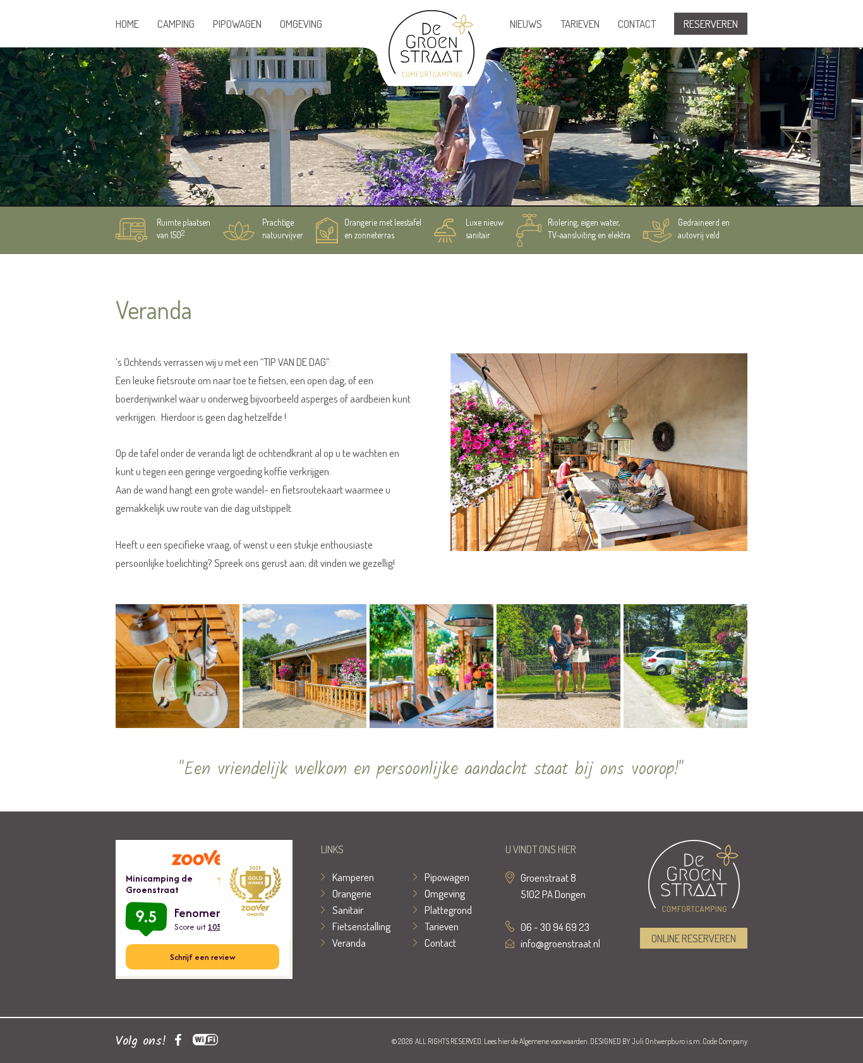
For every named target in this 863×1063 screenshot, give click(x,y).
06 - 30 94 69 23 (555, 926)
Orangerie (351, 893)
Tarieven (580, 23)
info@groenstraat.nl (560, 943)
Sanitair (347, 909)
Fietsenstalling (361, 926)
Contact (637, 23)
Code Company (725, 1041)
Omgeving (301, 23)
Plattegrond (448, 909)
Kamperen (353, 877)
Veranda (349, 942)
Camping (176, 23)
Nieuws (526, 23)
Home (127, 23)
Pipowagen (237, 23)
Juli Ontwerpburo (658, 1041)
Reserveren (711, 23)
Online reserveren (693, 938)
